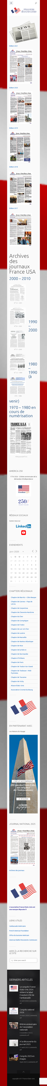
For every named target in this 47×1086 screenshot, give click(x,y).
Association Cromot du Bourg (22, 690)
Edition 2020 (13, 88)
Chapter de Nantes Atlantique (22, 641)
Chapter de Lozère (18, 633)
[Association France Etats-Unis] (23, 10)
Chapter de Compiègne (19, 621)
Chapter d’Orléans (18, 658)
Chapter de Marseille (18, 637)
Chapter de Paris (17, 662)
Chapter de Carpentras (19, 608)
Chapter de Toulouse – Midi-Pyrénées (21, 672)
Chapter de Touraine (18, 677)
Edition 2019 (13, 128)
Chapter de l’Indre (17, 625)
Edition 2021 (13, 46)
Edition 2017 (13, 208)
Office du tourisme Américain (19, 935)
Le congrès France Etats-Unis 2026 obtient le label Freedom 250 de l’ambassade (28, 992)
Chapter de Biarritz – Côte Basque (23, 597)
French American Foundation (19, 931)
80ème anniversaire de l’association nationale (28, 1027)
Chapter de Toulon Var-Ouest (22, 666)
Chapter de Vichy (17, 681)
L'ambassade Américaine (17, 926)
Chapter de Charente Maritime (22, 612)
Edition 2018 (13, 167)
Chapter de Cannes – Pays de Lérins (21, 603)
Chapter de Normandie (19, 654)
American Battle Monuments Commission (23, 940)
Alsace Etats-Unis (17, 685)
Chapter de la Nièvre (18, 650)
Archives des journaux (16, 870)
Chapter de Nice (17, 646)
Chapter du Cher (17, 616)
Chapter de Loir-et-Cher (20, 629)
